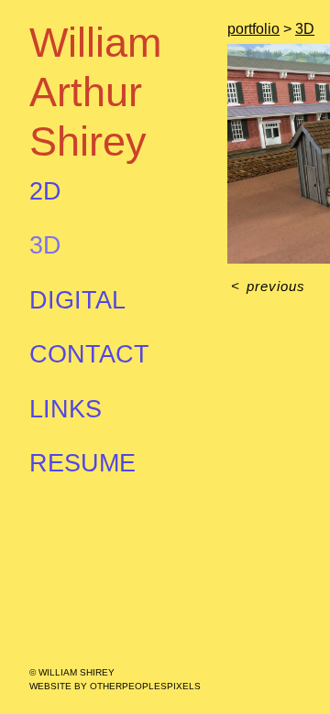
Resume (82, 463)
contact (89, 354)
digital (77, 300)
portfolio (253, 29)
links (65, 409)
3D (45, 245)
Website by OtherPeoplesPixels (115, 686)
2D (45, 191)
